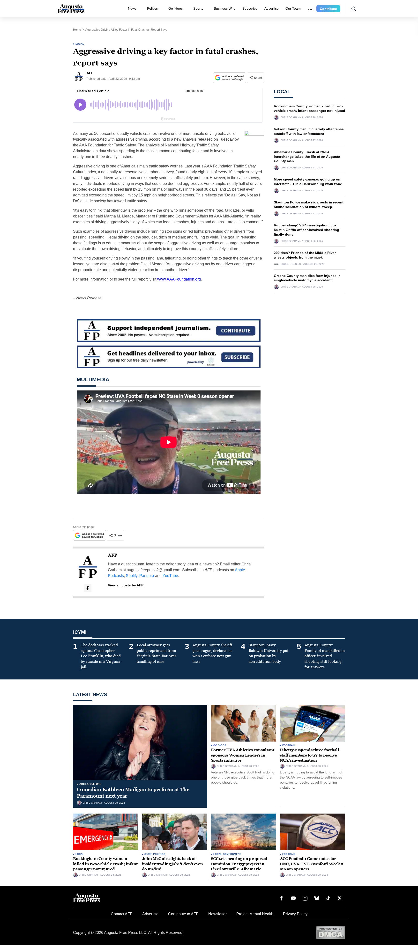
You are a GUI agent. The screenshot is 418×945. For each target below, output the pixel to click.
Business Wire (225, 8)
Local (79, 44)
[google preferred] (230, 77)
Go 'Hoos (219, 745)
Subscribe (250, 8)
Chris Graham (290, 117)
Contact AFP (122, 914)
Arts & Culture (90, 784)
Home (77, 29)
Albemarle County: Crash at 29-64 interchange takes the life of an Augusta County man (307, 156)
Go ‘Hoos (175, 8)
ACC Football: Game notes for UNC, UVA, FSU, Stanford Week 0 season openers (311, 864)
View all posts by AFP (125, 585)
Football (289, 745)
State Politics (154, 854)
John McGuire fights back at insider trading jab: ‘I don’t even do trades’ (172, 864)
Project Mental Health (254, 914)
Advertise (271, 8)
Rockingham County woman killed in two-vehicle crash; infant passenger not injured (105, 864)
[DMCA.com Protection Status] (330, 932)
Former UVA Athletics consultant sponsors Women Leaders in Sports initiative (242, 755)
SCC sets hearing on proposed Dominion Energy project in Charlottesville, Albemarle (239, 864)
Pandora (146, 576)
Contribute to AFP (183, 914)
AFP (112, 555)
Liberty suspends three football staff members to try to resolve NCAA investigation (309, 755)
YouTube (170, 576)
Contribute (328, 9)
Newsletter (217, 914)
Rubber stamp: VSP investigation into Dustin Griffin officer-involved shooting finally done (306, 229)
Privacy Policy (295, 914)
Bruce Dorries (291, 264)
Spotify (131, 576)
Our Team (293, 8)
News (132, 8)
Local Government (227, 854)
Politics (152, 8)
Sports (198, 8)
